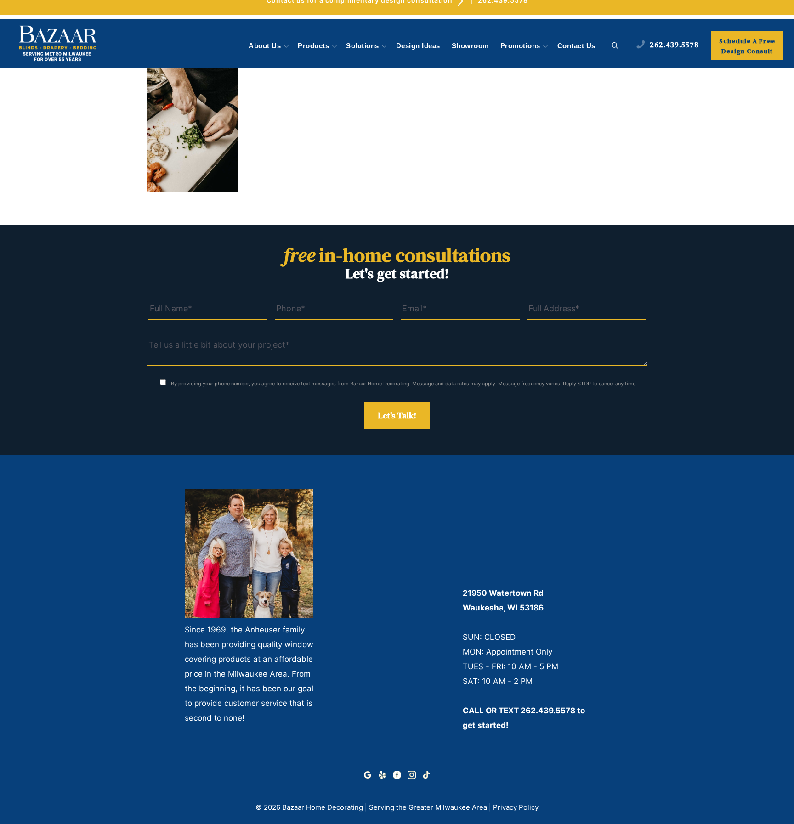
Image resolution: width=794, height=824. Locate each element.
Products (313, 46)
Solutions (362, 46)
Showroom (470, 46)
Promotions (520, 46)
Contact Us (576, 46)
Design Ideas (418, 46)
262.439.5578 (548, 710)
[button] (615, 46)
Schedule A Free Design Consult (747, 46)
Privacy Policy (516, 807)
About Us (265, 46)
